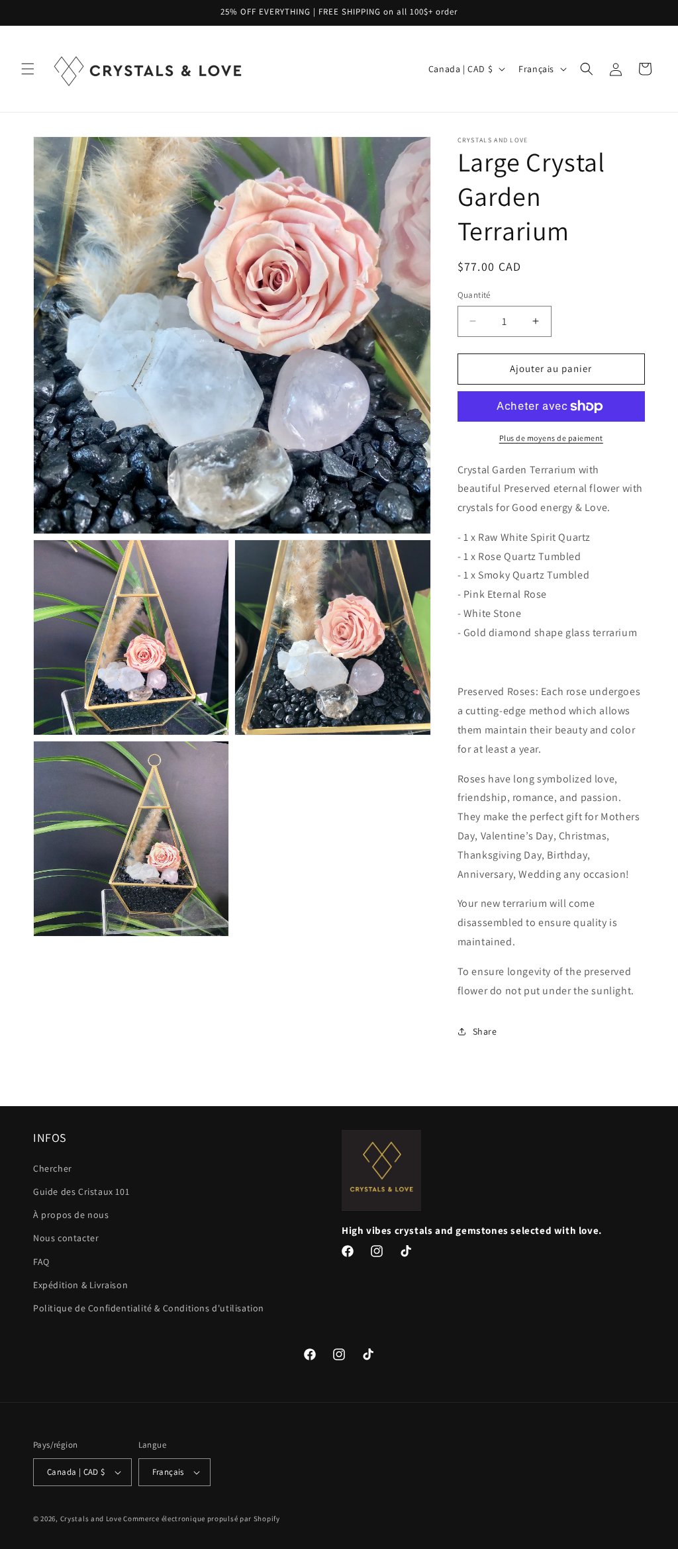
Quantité (474, 295)
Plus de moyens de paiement (551, 438)
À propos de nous (71, 1215)
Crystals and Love (91, 1518)
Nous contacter (66, 1238)
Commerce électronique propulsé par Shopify (201, 1518)
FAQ (41, 1262)
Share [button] (485, 1031)
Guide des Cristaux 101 (81, 1191)
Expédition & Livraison (80, 1285)
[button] (27, 68)
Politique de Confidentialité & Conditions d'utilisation (148, 1308)
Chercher (52, 1168)
